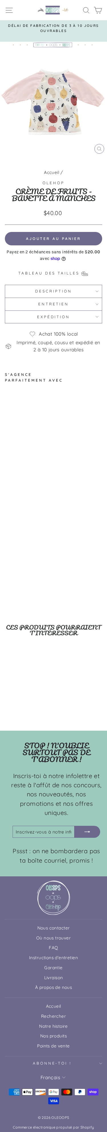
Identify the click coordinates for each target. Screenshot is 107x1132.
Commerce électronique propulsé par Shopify (53, 1127)
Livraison (53, 977)
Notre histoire (53, 1026)
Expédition (53, 316)
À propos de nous (53, 987)
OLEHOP (53, 183)
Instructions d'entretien (53, 957)
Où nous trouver (53, 938)
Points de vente (53, 1046)
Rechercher (53, 1016)
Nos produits (53, 1036)
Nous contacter (53, 928)
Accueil (51, 172)
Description (53, 291)
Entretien (53, 304)
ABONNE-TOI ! (52, 1063)
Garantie (53, 967)
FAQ (53, 947)
